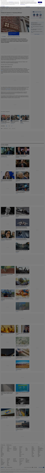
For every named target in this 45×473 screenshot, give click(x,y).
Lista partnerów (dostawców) (22, 4)
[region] (22, 3)
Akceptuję (40, 2)
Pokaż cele (40, 4)
